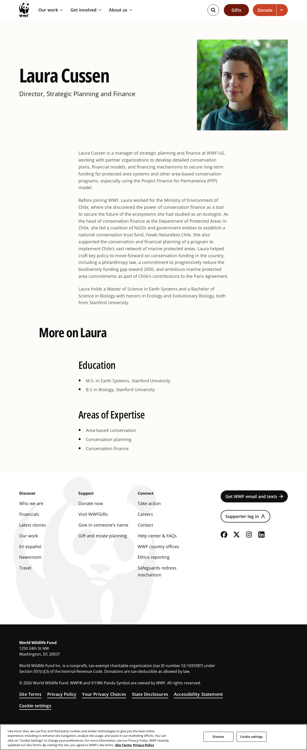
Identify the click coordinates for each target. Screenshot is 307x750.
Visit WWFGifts (93, 514)
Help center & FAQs (157, 536)
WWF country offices (158, 546)
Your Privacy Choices (104, 694)
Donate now (90, 503)
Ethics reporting (154, 557)
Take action (149, 503)
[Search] (213, 10)
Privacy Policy (62, 694)
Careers (145, 514)
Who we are (31, 503)
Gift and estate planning (102, 536)
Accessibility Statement (198, 694)
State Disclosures (150, 694)
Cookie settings (35, 705)
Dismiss (218, 736)
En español (30, 546)
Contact (145, 525)
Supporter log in (242, 516)
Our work (48, 10)
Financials (29, 514)
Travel (25, 568)
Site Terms (30, 694)
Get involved (83, 10)
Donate (265, 10)
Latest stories (32, 525)
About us (118, 10)
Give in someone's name (103, 525)
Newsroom (30, 557)
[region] (153, 737)
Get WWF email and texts (251, 496)
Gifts (236, 10)
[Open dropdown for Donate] (282, 10)
